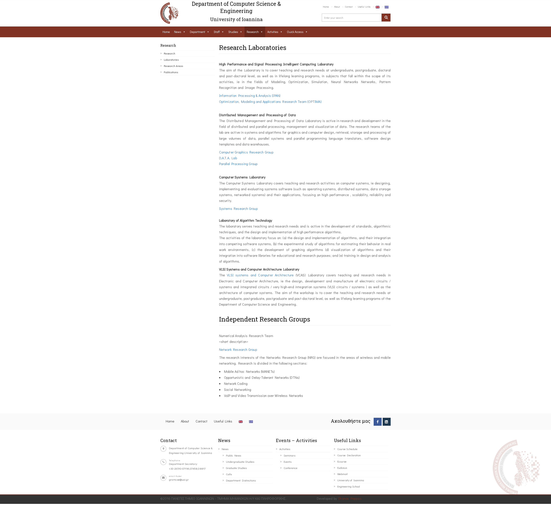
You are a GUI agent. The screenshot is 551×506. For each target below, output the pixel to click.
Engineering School (348, 486)
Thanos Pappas (350, 498)
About (337, 6)
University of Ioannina (350, 480)
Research (253, 32)
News (177, 32)
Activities (272, 32)
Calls (229, 474)
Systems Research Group (238, 208)
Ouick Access (295, 32)
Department (197, 32)
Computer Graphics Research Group (246, 152)
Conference (290, 468)
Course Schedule (347, 449)
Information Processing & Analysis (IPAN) (250, 95)
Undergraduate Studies (240, 461)
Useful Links (364, 6)
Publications (171, 72)
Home (326, 6)
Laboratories (171, 59)
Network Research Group (238, 349)
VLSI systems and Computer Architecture (260, 275)
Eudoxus (342, 467)
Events (287, 461)
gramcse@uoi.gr (179, 479)
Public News (233, 455)
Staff (217, 32)
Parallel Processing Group (238, 163)
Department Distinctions (241, 480)
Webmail (342, 474)
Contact (349, 6)
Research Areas (173, 66)
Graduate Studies (236, 468)
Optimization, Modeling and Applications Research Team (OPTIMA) (270, 101)
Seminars (289, 455)
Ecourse (342, 461)
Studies (233, 32)
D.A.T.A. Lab (228, 158)
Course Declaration (349, 455)
